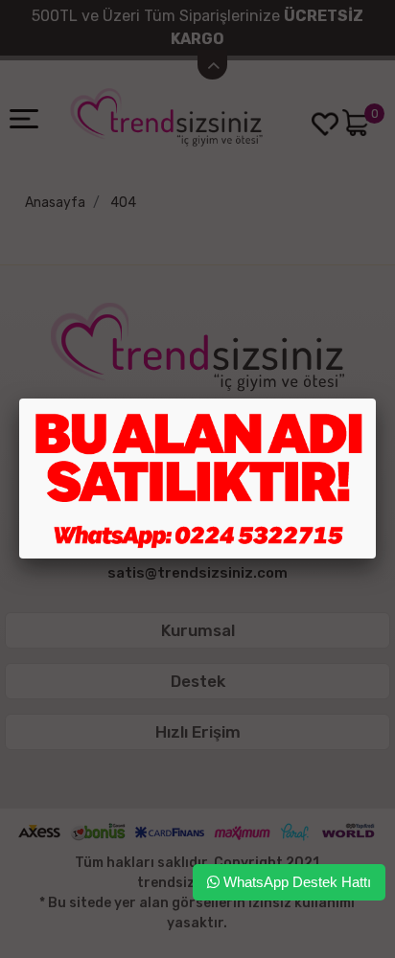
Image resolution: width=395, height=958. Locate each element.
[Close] (376, 398)
